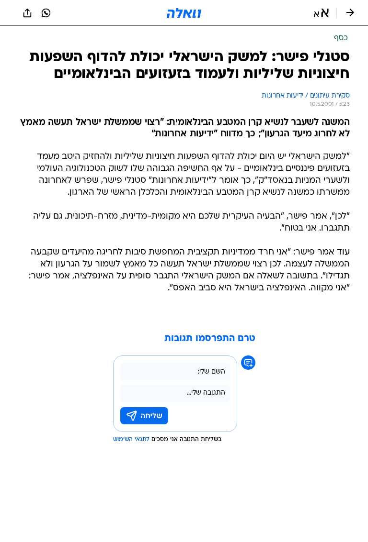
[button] (321, 13)
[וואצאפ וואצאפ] (46, 13)
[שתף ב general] (27, 13)
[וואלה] (184, 13)
